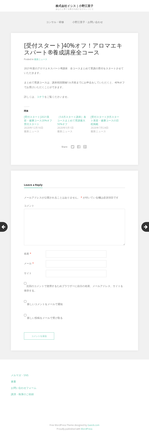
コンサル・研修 (55, 22)
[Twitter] (72, 147)
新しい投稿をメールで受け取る (45, 318)
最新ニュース (40, 59)
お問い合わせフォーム (23, 388)
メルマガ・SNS (20, 375)
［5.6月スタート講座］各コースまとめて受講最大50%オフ (71, 120)
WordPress (86, 428)
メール (29, 263)
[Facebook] (79, 147)
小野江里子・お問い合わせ (87, 22)
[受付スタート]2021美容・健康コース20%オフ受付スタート (38, 120)
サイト (28, 273)
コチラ (40, 96)
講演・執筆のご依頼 (22, 394)
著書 (13, 381)
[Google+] (85, 147)
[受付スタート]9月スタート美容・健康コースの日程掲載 (105, 120)
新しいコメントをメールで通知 (45, 304)
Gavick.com (93, 425)
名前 (27, 253)
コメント (29, 205)
